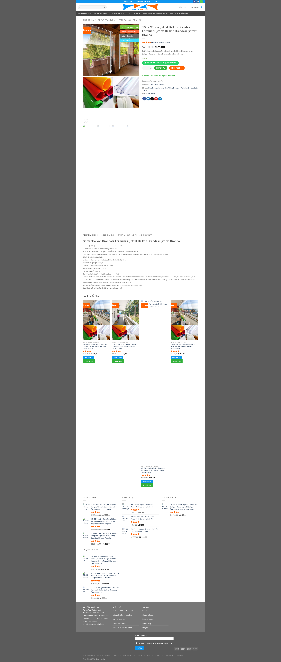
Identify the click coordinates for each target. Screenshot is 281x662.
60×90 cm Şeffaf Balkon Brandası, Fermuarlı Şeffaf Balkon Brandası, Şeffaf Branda (153, 470)
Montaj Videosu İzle (128, 31)
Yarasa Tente (161, 13)
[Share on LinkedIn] (160, 99)
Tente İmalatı (151, 94)
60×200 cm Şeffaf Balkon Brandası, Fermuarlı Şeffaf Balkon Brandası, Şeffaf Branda (95, 346)
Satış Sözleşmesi (119, 619)
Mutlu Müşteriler (127, 36)
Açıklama (87, 235)
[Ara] (104, 7)
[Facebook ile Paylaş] (144, 99)
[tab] (87, 235)
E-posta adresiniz (141, 635)
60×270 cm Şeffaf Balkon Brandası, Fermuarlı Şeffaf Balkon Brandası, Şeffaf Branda (124, 346)
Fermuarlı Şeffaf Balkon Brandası (169, 88)
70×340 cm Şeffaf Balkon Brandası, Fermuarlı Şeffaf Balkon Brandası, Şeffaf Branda (183, 346)
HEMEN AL (160, 68)
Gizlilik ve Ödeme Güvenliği (123, 611)
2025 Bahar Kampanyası (130, 27)
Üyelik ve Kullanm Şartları (122, 628)
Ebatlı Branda (149, 13)
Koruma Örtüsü (99, 13)
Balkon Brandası (153, 88)
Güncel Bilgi (146, 623)
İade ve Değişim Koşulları (142, 235)
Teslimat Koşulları (119, 623)
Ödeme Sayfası (147, 619)
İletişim (145, 628)
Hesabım (145, 611)
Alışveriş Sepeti (148, 615)
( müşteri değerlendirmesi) (160, 42)
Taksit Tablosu (124, 235)
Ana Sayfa (88, 20)
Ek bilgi (95, 235)
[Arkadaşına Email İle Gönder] (152, 99)
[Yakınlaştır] (86, 121)
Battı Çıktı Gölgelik (133, 13)
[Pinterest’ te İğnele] (156, 99)
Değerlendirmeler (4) (107, 235)
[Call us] (201, 1)
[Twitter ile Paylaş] (148, 99)
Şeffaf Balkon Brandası (129, 20)
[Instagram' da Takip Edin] (197, 1)
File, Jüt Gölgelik (115, 13)
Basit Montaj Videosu (179, 13)
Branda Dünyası (126, 40)
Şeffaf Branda (84, 13)
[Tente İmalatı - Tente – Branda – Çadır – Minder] (140, 7)
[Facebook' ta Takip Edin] (194, 1)
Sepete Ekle (176, 68)
